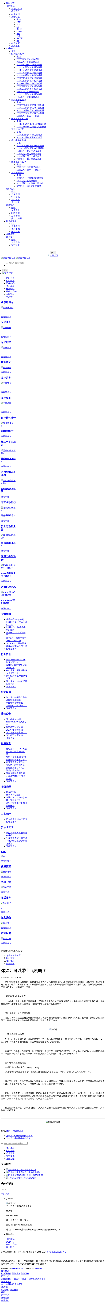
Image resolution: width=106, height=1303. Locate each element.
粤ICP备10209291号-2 (56, 1252)
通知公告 (6, 713)
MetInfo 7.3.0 (17, 1268)
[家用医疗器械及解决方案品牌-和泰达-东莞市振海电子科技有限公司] (16, 258)
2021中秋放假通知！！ (16, 730)
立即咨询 (5, 1194)
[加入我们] (6, 923)
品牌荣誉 (6, 377)
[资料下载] (6, 887)
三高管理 (6, 813)
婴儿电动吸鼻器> (32, 1172)
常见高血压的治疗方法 (16, 819)
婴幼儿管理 (7, 827)
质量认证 (6, 362)
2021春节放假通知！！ (16, 735)
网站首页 (10, 3)
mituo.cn (38, 1268)
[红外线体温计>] (14, 1170)
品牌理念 (6, 322)
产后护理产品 (8, 587)
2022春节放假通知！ (15, 727)
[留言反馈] (6, 939)
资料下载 (6, 882)
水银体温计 (18, 1131)
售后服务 (6, 897)
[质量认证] (6, 368)
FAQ (3, 851)
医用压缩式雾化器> (35, 1175)
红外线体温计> (29, 1170)
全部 (19, 19)
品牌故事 (6, 397)
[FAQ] (4, 856)
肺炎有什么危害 (13, 795)
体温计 (9, 1131)
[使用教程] (6, 872)
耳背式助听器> (29, 1178)
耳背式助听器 (8, 502)
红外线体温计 (8, 417)
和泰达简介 (7, 302)
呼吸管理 (6, 786)
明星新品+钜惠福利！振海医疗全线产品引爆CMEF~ (16, 622)
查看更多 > (6, 317)
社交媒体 (6, 692)
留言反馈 (6, 933)
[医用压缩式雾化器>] (16, 1175)
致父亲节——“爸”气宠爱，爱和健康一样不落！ (16, 751)
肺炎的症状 (11, 792)
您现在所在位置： (14, 955)
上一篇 (19, 1136)
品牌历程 (6, 342)
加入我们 (6, 917)
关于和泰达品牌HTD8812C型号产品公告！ (16, 722)
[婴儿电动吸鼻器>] (15, 1172)
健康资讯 (6, 743)
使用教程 (6, 866)
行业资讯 (6, 654)
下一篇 (18, 1138)
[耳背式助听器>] (14, 1178)
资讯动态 (10, 961)
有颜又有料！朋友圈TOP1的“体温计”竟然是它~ (15, 776)
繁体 (53, 253)
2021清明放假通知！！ (16, 732)
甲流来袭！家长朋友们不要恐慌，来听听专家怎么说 (16, 841)
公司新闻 (6, 614)
